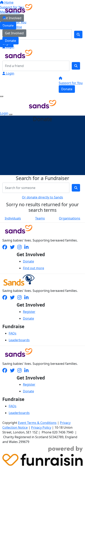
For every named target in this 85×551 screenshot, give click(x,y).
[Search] (76, 66)
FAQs (12, 333)
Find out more (33, 268)
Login (9, 47)
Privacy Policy (41, 427)
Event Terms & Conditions (37, 423)
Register (29, 312)
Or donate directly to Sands (42, 197)
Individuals (13, 218)
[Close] (10, 114)
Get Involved (14, 33)
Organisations (69, 218)
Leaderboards (19, 340)
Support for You (14, 22)
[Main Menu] (1, 96)
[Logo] (18, 8)
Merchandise (12, 27)
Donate (10, 40)
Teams (40, 218)
